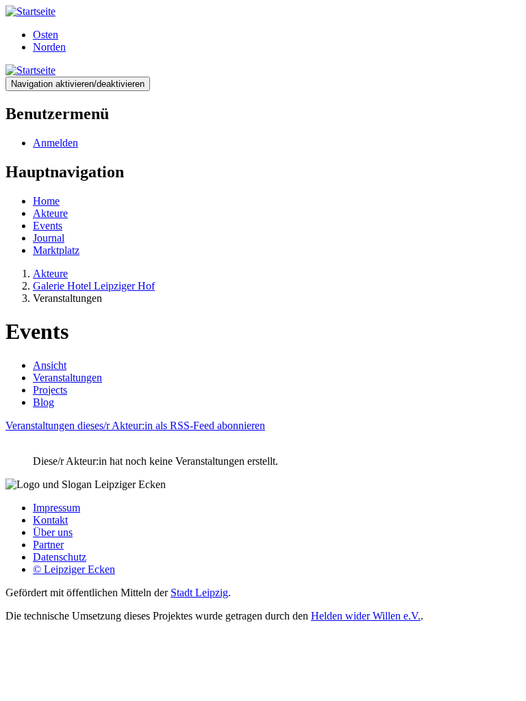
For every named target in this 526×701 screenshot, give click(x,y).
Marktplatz (56, 250)
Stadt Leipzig (199, 592)
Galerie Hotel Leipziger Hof (94, 286)
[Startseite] (30, 11)
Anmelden (55, 143)
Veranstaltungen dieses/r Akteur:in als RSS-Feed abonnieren (135, 425)
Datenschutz (59, 557)
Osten (45, 34)
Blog (43, 402)
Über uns (53, 532)
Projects (50, 390)
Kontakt (50, 520)
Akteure (50, 213)
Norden (49, 47)
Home (46, 201)
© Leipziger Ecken (74, 569)
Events (47, 225)
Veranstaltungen (67, 377)
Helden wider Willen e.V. (366, 616)
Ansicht (49, 365)
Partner (48, 544)
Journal (48, 238)
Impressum (56, 507)
